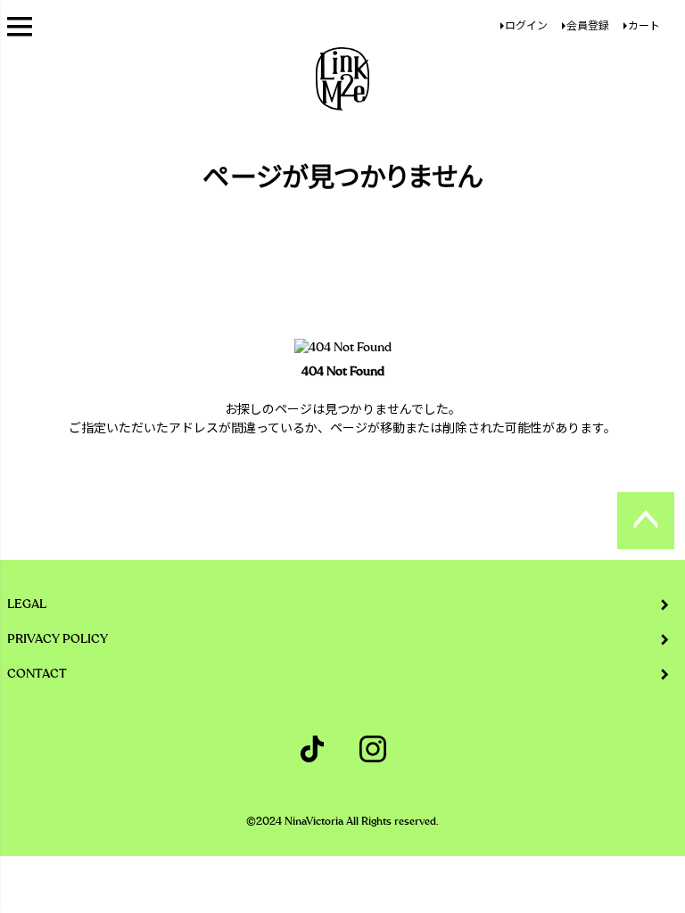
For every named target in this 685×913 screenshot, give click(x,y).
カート (644, 26)
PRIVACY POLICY (57, 639)
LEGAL (26, 604)
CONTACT (37, 674)
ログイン (526, 26)
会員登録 (587, 26)
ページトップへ (645, 520)
